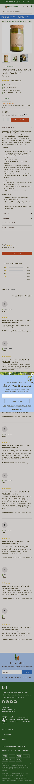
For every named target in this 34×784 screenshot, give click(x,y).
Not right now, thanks (17, 409)
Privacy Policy (28, 406)
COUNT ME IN (17, 401)
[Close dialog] (32, 374)
